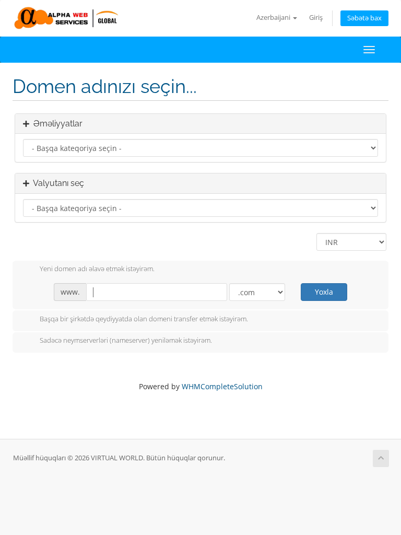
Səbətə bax (364, 18)
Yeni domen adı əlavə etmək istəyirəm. (97, 269)
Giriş (316, 17)
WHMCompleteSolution (222, 386)
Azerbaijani (274, 17)
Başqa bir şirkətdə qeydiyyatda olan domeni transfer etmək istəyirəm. (144, 318)
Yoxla (324, 292)
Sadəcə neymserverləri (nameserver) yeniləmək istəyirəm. (126, 340)
